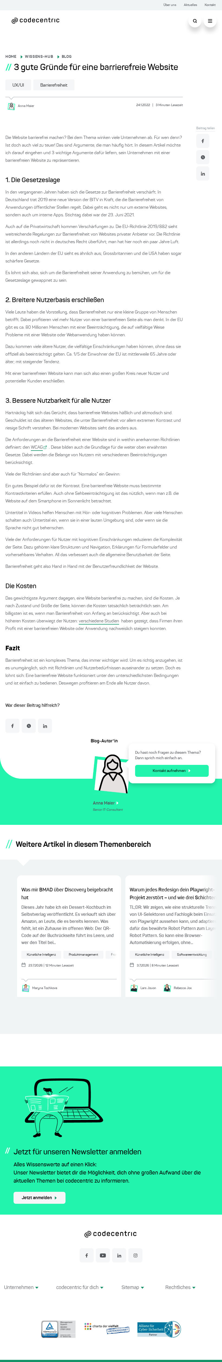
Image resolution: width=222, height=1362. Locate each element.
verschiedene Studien (99, 621)
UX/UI (18, 85)
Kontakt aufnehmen (169, 771)
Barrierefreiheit (53, 85)
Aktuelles (190, 5)
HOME (11, 57)
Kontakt (210, 5)
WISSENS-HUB (39, 57)
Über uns (170, 5)
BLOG (67, 57)
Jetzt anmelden (37, 1198)
